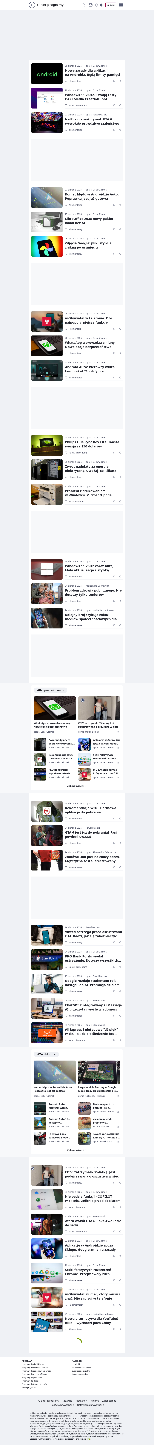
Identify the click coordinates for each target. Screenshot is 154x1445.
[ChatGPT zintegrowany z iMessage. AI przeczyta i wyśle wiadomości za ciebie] (47, 1008)
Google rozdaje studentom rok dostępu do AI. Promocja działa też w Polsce (93, 984)
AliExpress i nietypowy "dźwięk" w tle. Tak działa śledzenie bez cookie (91, 1033)
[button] (121, 5)
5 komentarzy (75, 253)
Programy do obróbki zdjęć (33, 1364)
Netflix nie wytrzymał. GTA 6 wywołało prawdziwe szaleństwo (92, 121)
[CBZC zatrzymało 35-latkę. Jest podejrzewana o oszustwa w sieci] (99, 708)
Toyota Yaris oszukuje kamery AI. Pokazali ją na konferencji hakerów (106, 1135)
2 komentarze (75, 204)
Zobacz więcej (75, 786)
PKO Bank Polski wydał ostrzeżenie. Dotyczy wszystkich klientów (60, 771)
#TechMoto (44, 1054)
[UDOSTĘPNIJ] (120, 81)
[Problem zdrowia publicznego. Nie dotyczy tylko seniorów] (47, 593)
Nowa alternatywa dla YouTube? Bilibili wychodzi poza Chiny (92, 1320)
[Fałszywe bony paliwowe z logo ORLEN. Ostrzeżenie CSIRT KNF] (40, 1138)
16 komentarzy (76, 1304)
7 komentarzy (75, 942)
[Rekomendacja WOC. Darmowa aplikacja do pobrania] (40, 759)
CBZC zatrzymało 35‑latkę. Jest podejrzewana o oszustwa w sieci (92, 1174)
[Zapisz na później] (114, 81)
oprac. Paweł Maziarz (96, 114)
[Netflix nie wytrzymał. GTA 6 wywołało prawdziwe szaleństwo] (47, 122)
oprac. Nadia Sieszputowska (100, 610)
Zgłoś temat (109, 1400)
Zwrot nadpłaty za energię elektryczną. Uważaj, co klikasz (90, 468)
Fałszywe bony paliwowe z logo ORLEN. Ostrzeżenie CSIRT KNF (60, 1135)
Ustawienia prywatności (90, 1405)
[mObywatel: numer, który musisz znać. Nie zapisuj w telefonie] (84, 774)
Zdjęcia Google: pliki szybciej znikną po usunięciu (88, 245)
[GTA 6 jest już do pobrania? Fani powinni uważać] (47, 835)
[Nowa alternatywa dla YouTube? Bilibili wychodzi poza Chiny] (47, 1321)
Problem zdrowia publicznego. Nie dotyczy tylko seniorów (93, 592)
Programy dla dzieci (30, 1381)
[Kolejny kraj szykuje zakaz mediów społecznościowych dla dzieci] (47, 618)
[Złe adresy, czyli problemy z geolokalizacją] (84, 1123)
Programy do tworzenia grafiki (34, 1384)
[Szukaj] (83, 5)
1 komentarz (75, 81)
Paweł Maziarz (93, 827)
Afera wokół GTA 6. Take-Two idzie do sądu (93, 1222)
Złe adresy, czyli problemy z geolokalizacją (102, 1120)
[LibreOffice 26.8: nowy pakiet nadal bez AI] (47, 222)
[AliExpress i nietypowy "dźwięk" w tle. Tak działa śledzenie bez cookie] (47, 1032)
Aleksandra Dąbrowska (97, 585)
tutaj (89, 1439)
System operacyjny (80, 1374)
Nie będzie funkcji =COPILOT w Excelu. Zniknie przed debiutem (93, 1198)
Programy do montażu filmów (34, 1374)
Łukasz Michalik (101, 1126)
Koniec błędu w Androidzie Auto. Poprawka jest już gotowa (92, 196)
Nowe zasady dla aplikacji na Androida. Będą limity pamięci (92, 72)
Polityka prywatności (62, 1405)
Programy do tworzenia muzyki (35, 1367)
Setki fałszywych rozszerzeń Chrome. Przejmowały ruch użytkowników (105, 756)
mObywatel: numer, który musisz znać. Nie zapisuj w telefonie (106, 771)
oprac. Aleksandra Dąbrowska (101, 852)
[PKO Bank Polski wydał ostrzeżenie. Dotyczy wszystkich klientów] (40, 774)
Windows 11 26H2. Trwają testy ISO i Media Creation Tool (91, 96)
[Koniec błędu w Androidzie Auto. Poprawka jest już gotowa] (47, 197)
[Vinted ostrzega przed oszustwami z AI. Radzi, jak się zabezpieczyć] (47, 935)
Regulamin (81, 1400)
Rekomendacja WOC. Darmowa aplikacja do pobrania (62, 756)
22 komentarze (76, 501)
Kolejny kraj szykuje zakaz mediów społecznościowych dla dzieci (91, 618)
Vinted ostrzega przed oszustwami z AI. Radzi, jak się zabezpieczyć (93, 933)
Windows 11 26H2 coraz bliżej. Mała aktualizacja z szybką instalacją (90, 570)
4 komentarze (75, 377)
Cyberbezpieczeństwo (81, 1371)
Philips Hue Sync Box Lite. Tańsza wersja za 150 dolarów (92, 444)
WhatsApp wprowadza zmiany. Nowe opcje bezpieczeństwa (90, 344)
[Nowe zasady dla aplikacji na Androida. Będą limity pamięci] (47, 73)
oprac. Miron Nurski (96, 1000)
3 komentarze (75, 129)
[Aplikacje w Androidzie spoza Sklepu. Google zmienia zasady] (84, 744)
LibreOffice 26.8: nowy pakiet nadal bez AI (89, 220)
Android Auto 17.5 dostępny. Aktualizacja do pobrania (59, 1120)
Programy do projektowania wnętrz (36, 1371)
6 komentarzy (75, 229)
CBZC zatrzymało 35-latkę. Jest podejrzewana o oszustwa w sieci (98, 724)
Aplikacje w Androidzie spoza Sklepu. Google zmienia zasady (106, 741)
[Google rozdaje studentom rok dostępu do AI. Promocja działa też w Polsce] (47, 984)
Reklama (95, 1400)
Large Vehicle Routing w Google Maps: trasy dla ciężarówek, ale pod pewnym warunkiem (97, 1089)
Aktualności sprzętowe (81, 1367)
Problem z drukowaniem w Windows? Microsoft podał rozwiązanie (89, 494)
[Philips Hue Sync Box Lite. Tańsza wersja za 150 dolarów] (47, 445)
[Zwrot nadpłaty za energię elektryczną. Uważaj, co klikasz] (47, 469)
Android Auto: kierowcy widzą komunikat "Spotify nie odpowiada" (90, 371)
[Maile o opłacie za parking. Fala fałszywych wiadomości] (84, 1108)
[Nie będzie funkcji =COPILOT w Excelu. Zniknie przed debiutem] (47, 1199)
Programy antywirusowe (32, 1377)
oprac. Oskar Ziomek (96, 65)
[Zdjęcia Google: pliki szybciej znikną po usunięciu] (47, 246)
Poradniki (76, 1364)
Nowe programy (28, 1387)
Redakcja (67, 1400)
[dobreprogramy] (52, 4)
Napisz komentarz (78, 105)
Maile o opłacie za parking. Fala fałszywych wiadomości (103, 1106)
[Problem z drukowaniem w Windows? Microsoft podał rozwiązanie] (47, 494)
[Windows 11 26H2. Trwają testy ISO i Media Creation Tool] (47, 98)
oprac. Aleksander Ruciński (91, 1095)
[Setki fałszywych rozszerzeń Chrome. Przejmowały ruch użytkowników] (84, 759)
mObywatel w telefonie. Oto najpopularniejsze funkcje (88, 320)
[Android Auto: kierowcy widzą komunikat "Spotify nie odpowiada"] (47, 370)
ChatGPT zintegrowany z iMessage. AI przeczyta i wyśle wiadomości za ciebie (94, 1009)
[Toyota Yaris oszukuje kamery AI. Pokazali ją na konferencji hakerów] (84, 1138)
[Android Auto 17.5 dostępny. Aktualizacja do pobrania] (40, 1123)
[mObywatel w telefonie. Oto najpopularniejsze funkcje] (47, 321)
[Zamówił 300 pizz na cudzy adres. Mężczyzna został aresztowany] (47, 860)
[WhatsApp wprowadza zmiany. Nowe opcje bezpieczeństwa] (47, 345)
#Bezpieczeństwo (49, 690)
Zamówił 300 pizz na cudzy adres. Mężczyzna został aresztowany (92, 858)
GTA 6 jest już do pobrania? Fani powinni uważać (91, 834)
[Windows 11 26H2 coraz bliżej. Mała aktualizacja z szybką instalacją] (47, 569)
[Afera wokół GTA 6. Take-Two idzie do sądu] (47, 1224)
